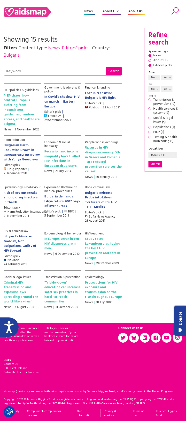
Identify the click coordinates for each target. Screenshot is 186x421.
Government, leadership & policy (62, 89)
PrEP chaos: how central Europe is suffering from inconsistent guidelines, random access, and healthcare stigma (21, 110)
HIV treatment (94, 233)
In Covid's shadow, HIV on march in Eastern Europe (62, 101)
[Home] (44, 12)
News (88, 11)
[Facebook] (156, 338)
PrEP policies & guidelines (21, 90)
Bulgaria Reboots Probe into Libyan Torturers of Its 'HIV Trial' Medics (101, 200)
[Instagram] (177, 338)
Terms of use (138, 413)
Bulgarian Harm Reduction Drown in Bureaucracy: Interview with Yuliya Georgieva (22, 152)
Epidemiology (94, 277)
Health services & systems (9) (165, 111)
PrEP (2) (158, 132)
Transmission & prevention (62, 277)
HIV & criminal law (97, 187)
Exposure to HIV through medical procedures (60, 189)
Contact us (11, 364)
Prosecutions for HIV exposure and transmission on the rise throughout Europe (103, 290)
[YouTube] (166, 338)
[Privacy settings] (9, 411)
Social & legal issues (17, 277)
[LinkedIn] (145, 338)
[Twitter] (123, 338)
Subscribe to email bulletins (21, 372)
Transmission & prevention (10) (164, 102)
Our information (84, 413)
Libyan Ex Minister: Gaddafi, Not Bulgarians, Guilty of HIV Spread (20, 244)
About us (135, 11)
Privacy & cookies (110, 413)
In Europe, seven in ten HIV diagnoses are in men (61, 243)
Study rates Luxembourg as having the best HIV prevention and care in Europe (102, 248)
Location (155, 149)
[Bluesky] (134, 338)
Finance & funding (97, 87)
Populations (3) (164, 127)
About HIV (110, 11)
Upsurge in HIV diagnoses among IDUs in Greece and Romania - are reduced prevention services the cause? (103, 159)
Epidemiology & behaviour (22, 187)
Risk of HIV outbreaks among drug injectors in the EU (21, 197)
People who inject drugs (101, 142)
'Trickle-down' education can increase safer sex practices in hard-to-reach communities (62, 292)
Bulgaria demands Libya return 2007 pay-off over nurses (62, 201)
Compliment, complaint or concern (44, 413)
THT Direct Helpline (15, 368)
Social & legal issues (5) (163, 120)
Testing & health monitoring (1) (165, 139)
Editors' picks (162, 66)
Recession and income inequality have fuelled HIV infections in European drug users (62, 159)
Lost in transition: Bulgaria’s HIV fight (100, 95)
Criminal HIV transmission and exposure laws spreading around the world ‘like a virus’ (21, 292)
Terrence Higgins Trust (166, 413)
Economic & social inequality (57, 144)
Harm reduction (14, 140)
